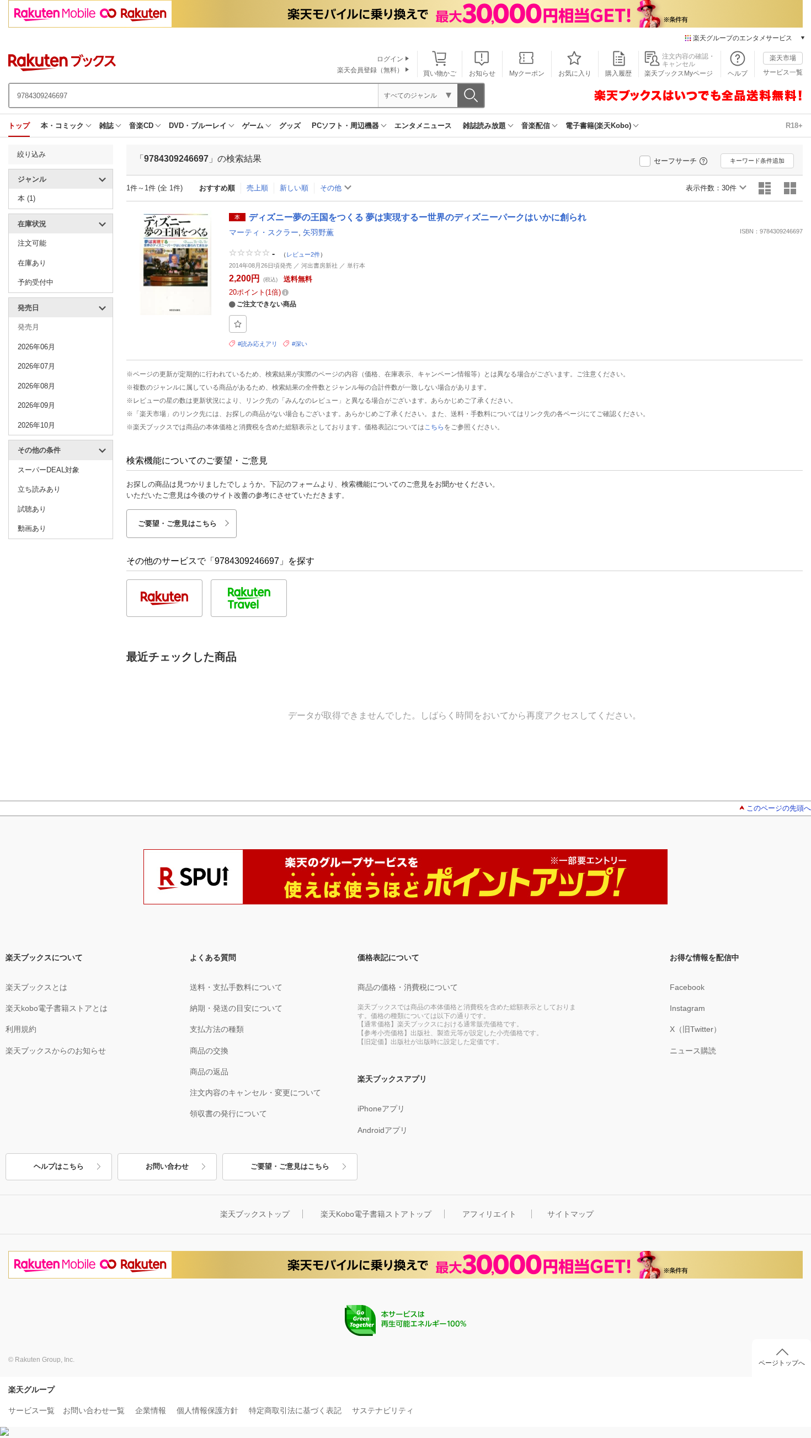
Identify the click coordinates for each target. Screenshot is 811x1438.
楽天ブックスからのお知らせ (56, 1050)
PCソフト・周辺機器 (345, 125)
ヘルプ (738, 73)
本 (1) (26, 198)
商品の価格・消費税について (408, 987)
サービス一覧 (783, 72)
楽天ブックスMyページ (678, 73)
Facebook (687, 987)
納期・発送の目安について (236, 1008)
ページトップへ (782, 1363)
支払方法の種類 (217, 1029)
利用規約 (21, 1029)
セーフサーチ (675, 161)
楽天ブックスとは (36, 987)
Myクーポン (527, 73)
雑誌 (106, 125)
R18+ (794, 125)
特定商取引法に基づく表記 (295, 1410)
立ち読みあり (39, 489)
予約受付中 (36, 282)
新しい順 (294, 188)
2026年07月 (36, 366)
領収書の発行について (228, 1113)
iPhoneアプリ (381, 1108)
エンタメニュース (423, 125)
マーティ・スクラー (263, 232)
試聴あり (32, 509)
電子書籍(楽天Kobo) (598, 125)
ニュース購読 (693, 1050)
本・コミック (62, 125)
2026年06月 (36, 347)
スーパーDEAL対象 (48, 470)
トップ (19, 125)
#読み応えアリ (258, 343)
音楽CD (141, 125)
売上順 (257, 188)
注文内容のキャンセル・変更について (255, 1092)
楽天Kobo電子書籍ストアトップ (376, 1214)
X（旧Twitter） (695, 1029)
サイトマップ (570, 1214)
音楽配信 (535, 125)
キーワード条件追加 (757, 160)
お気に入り (574, 73)
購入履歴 (618, 73)
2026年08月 (36, 386)
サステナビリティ (383, 1410)
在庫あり (32, 263)
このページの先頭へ (778, 808)
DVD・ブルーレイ (198, 125)
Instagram (687, 1008)
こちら (434, 427)
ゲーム (253, 125)
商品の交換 (209, 1050)
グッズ (290, 125)
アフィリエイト (489, 1214)
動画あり (32, 528)
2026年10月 (36, 425)
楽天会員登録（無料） (370, 70)
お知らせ (482, 73)
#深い (299, 343)
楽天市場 (783, 58)
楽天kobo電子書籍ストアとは (57, 1008)
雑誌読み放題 (484, 125)
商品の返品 (209, 1071)
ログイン (390, 59)
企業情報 (150, 1410)
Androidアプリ (383, 1130)
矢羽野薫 (318, 232)
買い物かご (439, 73)
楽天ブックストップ (255, 1214)
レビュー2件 (303, 254)
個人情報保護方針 (207, 1410)
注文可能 (32, 243)
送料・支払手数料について (236, 987)
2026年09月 (36, 405)
